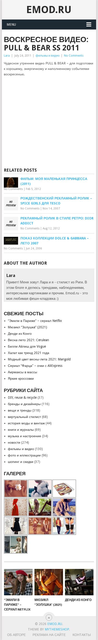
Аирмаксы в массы (22, 372)
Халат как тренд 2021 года (28, 353)
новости (14, 442)
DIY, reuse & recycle (22, 397)
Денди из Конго (20, 333)
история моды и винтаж (26, 423)
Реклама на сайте (49, 635)
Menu (11, 24)
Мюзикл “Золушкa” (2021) (27, 327)
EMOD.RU (49, 9)
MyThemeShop (57, 629)
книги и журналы (21, 430)
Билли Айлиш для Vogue (27, 346)
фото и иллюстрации (24, 455)
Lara (7, 55)
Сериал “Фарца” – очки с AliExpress (35, 366)
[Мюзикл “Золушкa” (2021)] (48, 582)
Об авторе (16, 635)
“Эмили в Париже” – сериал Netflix (35, 321)
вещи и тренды (19, 410)
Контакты (82, 635)
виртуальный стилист (24, 417)
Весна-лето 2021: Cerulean (28, 340)
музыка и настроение (24, 436)
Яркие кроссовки (21, 378)
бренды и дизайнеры (24, 404)
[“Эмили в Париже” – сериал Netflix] (18, 582)
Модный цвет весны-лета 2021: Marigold (39, 359)
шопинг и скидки (20, 462)
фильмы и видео (47, 55)
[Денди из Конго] (79, 582)
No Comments (73, 55)
